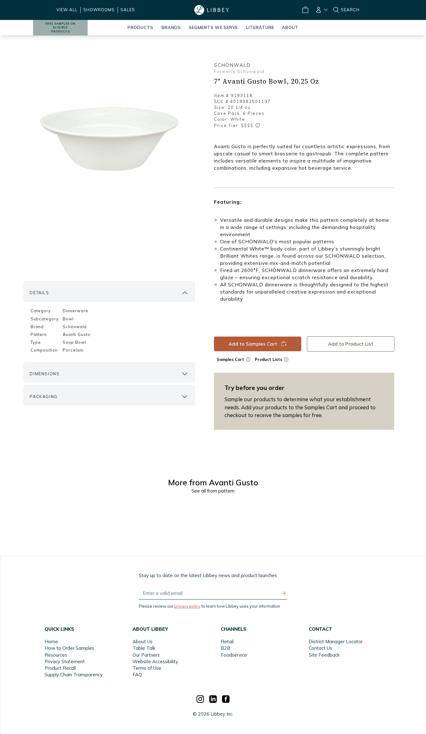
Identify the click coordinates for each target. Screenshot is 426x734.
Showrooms (99, 9)
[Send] (283, 593)
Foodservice (234, 655)
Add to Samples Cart (253, 344)
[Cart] (305, 10)
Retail (227, 641)
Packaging (43, 396)
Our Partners (146, 655)
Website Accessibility (155, 661)
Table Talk (144, 648)
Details (39, 292)
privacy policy (187, 606)
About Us (142, 641)
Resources (56, 655)
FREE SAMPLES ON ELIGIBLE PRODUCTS (60, 27)
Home (51, 641)
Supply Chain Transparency (74, 675)
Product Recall (60, 668)
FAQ (137, 675)
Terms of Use (147, 668)
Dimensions (45, 373)
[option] (109, 137)
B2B (225, 648)
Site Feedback (324, 655)
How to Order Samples (69, 648)
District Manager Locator (336, 641)
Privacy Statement (65, 661)
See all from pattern (213, 491)
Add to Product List (350, 344)
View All (67, 9)
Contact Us (320, 648)
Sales (127, 9)
